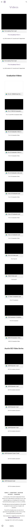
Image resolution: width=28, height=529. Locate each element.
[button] (1, 2)
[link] (14, 23)
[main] (14, 7)
